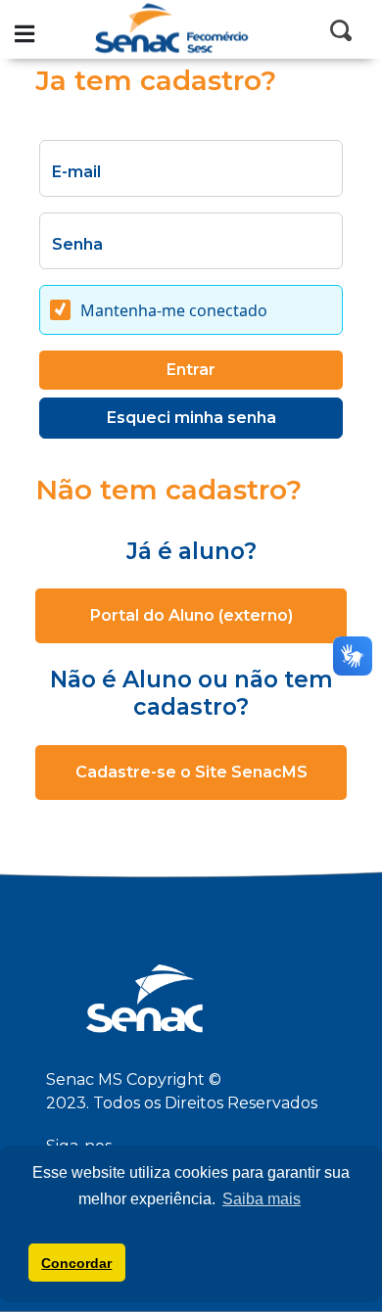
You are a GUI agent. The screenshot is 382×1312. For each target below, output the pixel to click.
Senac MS (191, 29)
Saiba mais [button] (261, 1199)
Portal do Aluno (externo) (191, 615)
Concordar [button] (76, 1263)
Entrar (191, 369)
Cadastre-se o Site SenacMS (191, 772)
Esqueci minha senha (191, 417)
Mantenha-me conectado (173, 311)
